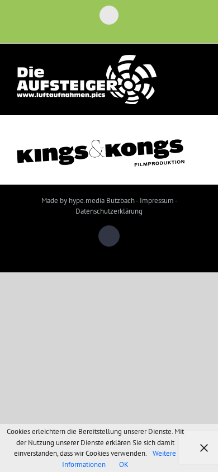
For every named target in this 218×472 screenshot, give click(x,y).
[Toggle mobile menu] (196, 75)
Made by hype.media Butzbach (88, 200)
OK (124, 464)
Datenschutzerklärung (109, 211)
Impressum (157, 200)
